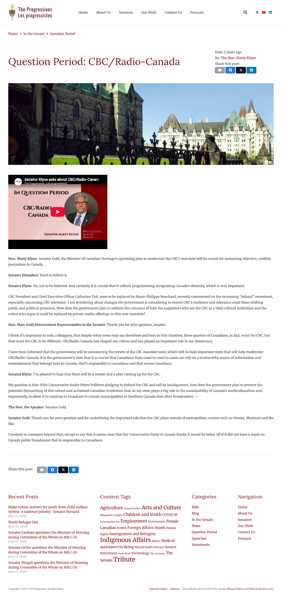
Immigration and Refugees (132, 534)
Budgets (118, 515)
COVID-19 (170, 515)
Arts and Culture (161, 507)
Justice (156, 541)
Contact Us (246, 532)
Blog (195, 513)
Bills (195, 507)
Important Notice (158, 588)
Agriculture (111, 508)
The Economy (157, 553)
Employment (134, 521)
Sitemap (174, 588)
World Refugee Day (23, 522)
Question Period (204, 532)
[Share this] (230, 70)
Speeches (199, 538)
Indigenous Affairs (125, 540)
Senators (245, 520)
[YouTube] (264, 12)
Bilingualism (106, 515)
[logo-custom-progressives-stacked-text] (30, 12)
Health (160, 528)
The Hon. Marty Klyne (238, 58)
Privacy (159, 547)
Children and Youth (142, 514)
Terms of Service (257, 588)
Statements (201, 545)
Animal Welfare (132, 508)
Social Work (124, 553)
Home (242, 507)
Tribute (124, 559)
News (196, 526)
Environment (157, 521)
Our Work (245, 526)
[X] (257, 12)
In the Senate (202, 520)
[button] (245, 12)
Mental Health (144, 547)
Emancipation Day (110, 521)
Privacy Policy (235, 588)
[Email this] (220, 70)
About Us (245, 513)
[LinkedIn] (270, 12)
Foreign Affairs (140, 527)
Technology (140, 553)
